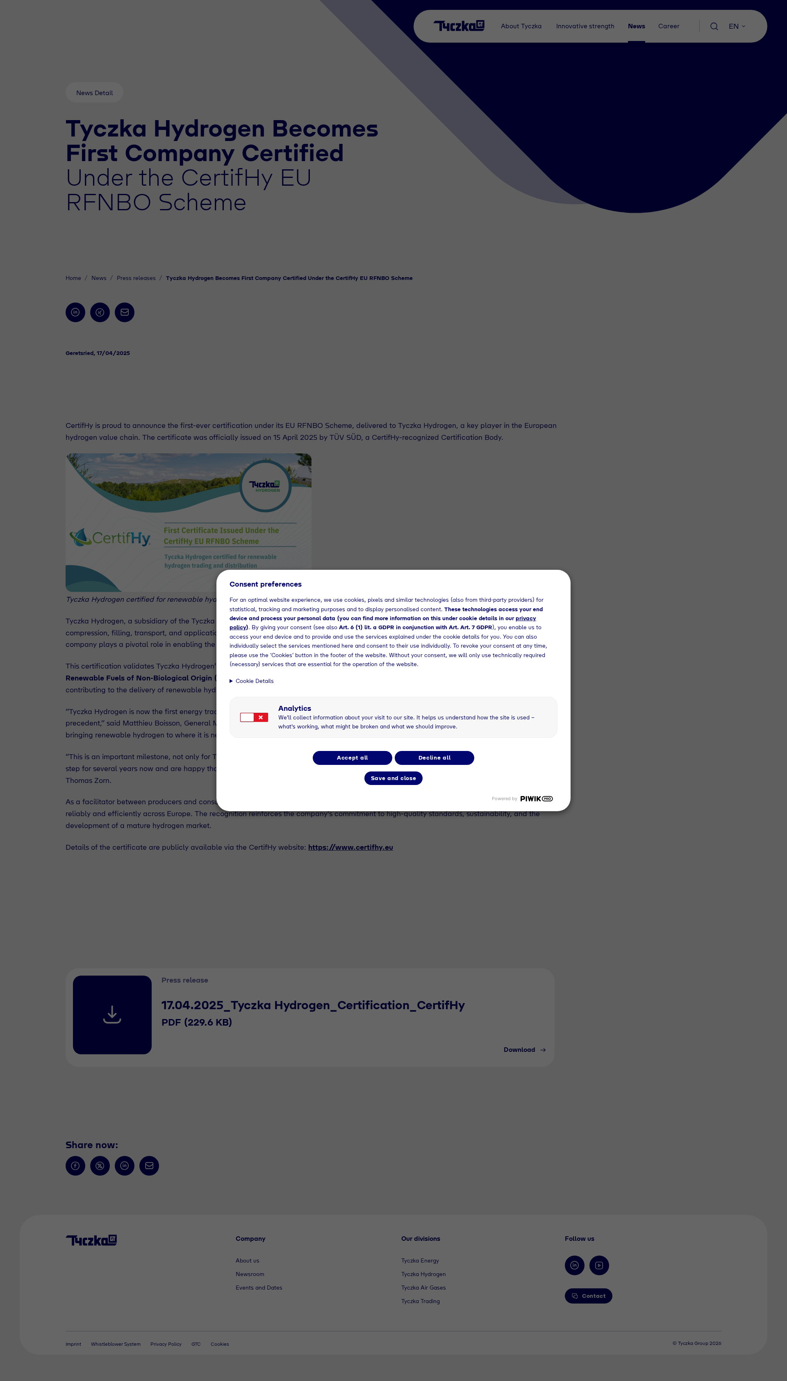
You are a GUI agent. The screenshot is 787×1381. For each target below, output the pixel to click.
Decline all (435, 757)
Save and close (393, 778)
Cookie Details (255, 681)
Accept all (352, 757)
